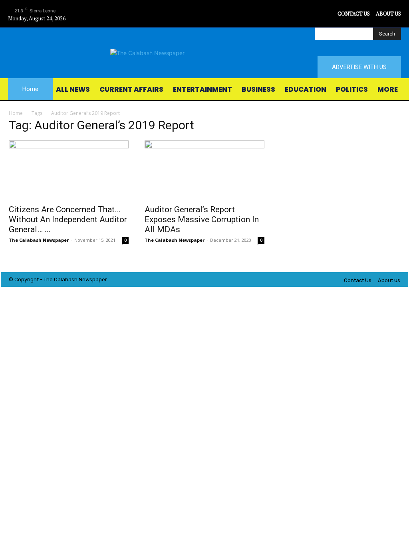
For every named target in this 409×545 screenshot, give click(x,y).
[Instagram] (313, 14)
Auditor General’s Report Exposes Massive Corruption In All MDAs (202, 219)
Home (16, 113)
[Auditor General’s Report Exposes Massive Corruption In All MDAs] (204, 169)
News (85, 279)
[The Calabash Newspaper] (204, 53)
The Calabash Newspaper (39, 240)
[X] (331, 14)
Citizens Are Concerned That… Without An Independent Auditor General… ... (68, 219)
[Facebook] (295, 14)
